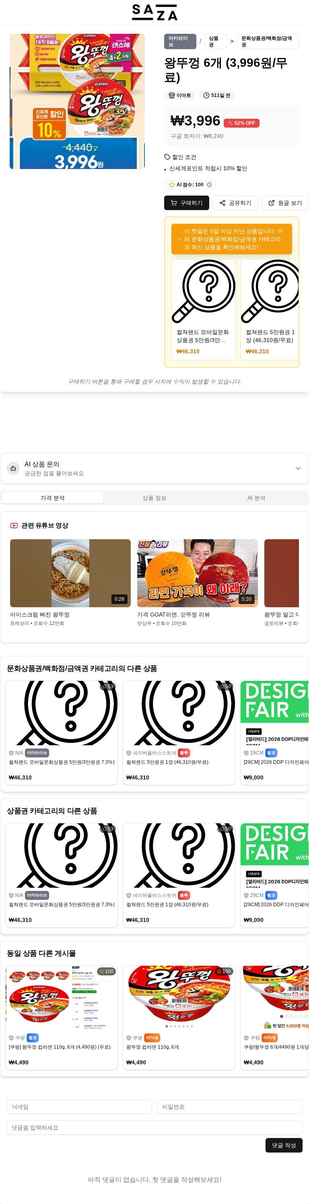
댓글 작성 (284, 1145)
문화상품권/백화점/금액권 (266, 41)
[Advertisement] (154, 422)
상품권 (213, 41)
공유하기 (240, 203)
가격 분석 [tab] (53, 498)
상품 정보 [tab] (154, 498)
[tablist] (154, 498)
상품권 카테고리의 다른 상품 (52, 811)
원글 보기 (290, 203)
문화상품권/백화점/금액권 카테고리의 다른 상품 (82, 668)
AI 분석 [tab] (256, 498)
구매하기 (191, 203)
